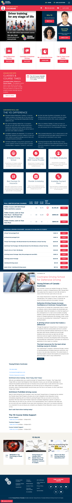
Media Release (29, 483)
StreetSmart (18, 487)
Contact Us (63, 61)
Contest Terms (29, 486)
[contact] (58, 8)
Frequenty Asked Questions (20, 484)
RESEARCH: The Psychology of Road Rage (16, 456)
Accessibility (29, 491)
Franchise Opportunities (29, 489)
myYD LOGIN (65, 8)
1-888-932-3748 (13, 419)
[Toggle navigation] (69, 2)
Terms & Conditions (28, 481)
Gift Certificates (40, 480)
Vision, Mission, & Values (41, 483)
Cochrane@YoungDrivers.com (17, 372)
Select (64, 207)
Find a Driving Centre (58, 480)
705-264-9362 (13, 369)
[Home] (6, 3)
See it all (49, 21)
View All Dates (9, 95)
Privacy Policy (40, 486)
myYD (38, 488)
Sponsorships (40, 490)
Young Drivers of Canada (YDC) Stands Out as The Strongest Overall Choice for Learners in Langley (38, 458)
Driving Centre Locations (19, 481)
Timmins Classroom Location (17, 375)
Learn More (45, 60)
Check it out (64, 37)
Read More (9, 61)
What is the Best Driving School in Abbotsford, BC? (59, 456)
